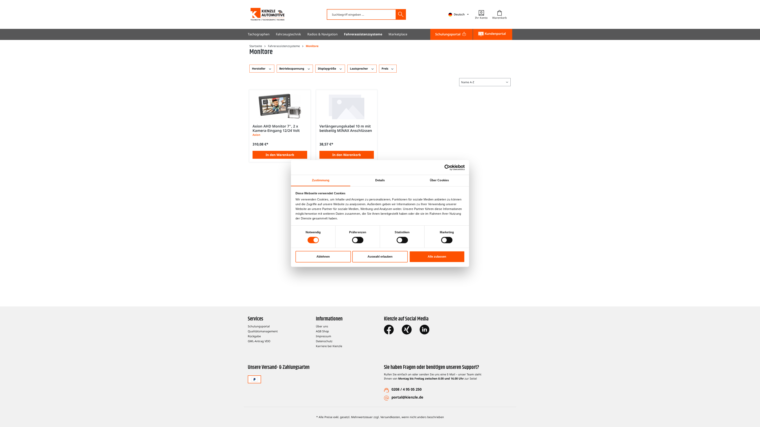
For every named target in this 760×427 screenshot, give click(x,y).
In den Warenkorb (280, 155)
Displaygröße (327, 68)
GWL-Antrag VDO (259, 341)
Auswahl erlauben (380, 256)
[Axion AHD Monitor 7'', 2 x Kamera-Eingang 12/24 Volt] (280, 106)
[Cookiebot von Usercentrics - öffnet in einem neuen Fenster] (447, 167)
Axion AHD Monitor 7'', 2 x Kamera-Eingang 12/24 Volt (276, 128)
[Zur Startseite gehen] (267, 14)
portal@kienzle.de (407, 397)
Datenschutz (324, 341)
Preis (385, 68)
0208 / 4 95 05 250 (406, 389)
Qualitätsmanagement (263, 331)
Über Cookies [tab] (439, 180)
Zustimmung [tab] (321, 180)
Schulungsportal (259, 326)
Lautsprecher (359, 68)
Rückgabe (254, 336)
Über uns (322, 326)
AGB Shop (322, 331)
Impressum (323, 336)
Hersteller (259, 68)
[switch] (357, 240)
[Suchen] (401, 14)
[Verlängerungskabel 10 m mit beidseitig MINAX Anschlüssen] (346, 106)
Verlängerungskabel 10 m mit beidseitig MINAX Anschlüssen (345, 128)
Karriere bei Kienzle (329, 346)
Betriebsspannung (292, 68)
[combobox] (361, 14)
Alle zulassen (437, 256)
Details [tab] (380, 180)
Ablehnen (323, 256)
